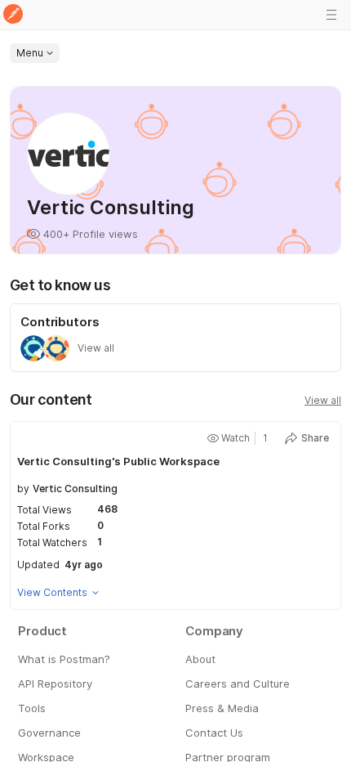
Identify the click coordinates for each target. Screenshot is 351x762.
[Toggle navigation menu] (331, 15)
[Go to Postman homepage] (13, 15)
